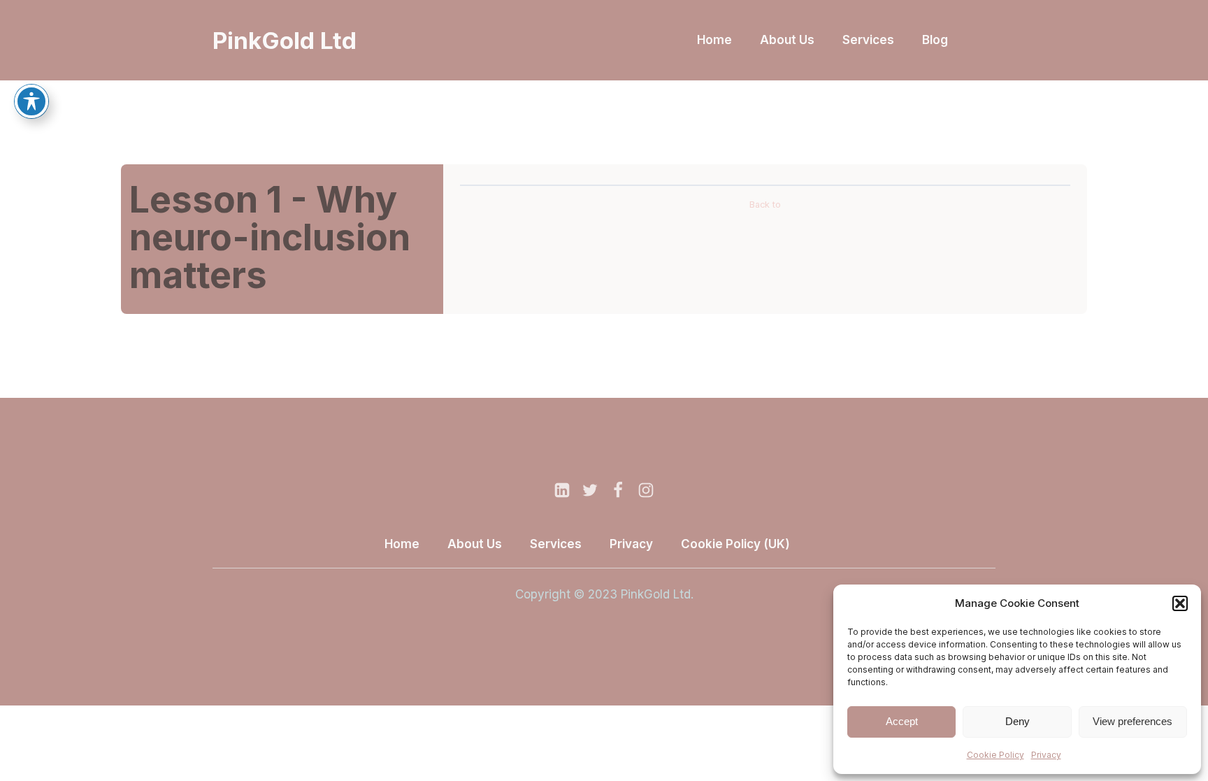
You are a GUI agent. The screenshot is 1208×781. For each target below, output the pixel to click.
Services (868, 40)
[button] (1180, 603)
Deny (1017, 721)
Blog (935, 40)
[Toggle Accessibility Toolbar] (31, 101)
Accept (902, 721)
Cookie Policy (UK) (735, 544)
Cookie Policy (995, 755)
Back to (765, 204)
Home (714, 40)
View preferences (1132, 721)
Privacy (1046, 755)
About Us (787, 40)
